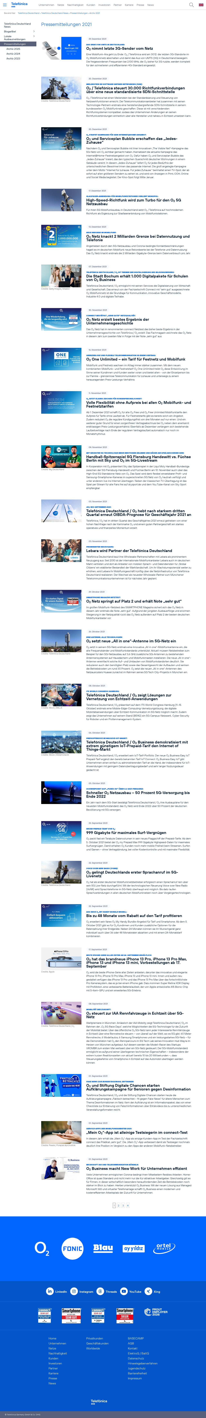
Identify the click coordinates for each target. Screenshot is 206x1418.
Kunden (91, 4)
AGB (131, 1343)
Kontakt (132, 1348)
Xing (157, 1292)
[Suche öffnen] (191, 5)
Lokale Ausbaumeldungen (14, 38)
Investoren (104, 4)
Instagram (86, 1292)
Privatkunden (94, 1338)
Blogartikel (10, 31)
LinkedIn (61, 1292)
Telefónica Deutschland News (54, 13)
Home (52, 1338)
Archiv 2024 (13, 53)
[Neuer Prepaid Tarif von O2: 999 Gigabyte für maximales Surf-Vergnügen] (116, 836)
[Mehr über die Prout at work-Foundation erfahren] (156, 1315)
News (150, 4)
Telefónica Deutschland (28, 13)
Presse (140, 4)
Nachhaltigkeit (75, 4)
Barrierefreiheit (137, 1373)
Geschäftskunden (97, 1343)
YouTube (135, 1292)
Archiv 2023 (13, 58)
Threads (111, 1292)
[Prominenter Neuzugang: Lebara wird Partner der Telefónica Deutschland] (116, 559)
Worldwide (93, 1348)
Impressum (135, 1378)
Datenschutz (136, 1358)
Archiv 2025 (13, 48)
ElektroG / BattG (138, 1353)
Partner (118, 4)
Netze (60, 4)
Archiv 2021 (94, 13)
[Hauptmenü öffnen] (5, 5)
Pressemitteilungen (79, 13)
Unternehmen (46, 4)
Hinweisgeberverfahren (143, 1363)
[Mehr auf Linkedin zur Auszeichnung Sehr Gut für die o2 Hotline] (99, 1315)
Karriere (129, 4)
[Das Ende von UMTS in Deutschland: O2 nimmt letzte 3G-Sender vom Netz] (116, 52)
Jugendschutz (136, 1368)
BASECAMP (136, 1338)
